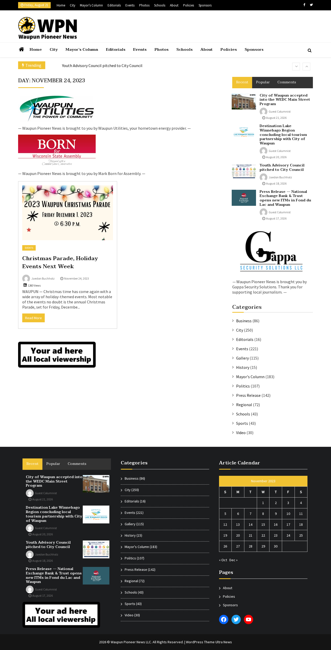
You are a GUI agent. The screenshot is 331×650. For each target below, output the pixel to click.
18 (301, 524)
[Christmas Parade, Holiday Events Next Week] (67, 212)
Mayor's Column (250, 376)
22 (263, 535)
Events (129, 5)
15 (263, 524)
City (72, 5)
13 (238, 524)
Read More (33, 318)
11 (301, 513)
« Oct (223, 560)
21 (250, 535)
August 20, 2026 (276, 157)
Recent (242, 82)
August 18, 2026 (276, 183)
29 (263, 546)
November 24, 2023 (76, 278)
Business (244, 320)
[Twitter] (311, 5)
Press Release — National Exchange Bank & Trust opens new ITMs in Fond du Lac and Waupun (285, 198)
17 (288, 524)
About (174, 5)
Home (61, 5)
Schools (159, 5)
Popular (263, 82)
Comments (286, 82)
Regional (244, 404)
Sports (242, 423)
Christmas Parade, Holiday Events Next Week (60, 262)
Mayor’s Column (91, 5)
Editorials (114, 5)
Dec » (233, 560)
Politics (243, 386)
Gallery (242, 358)
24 (288, 535)
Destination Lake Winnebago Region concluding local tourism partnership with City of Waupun (283, 134)
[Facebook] (304, 5)
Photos (144, 5)
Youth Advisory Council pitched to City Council (102, 65)
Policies (188, 5)
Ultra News (223, 642)
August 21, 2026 (276, 118)
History (242, 367)
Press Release (248, 395)
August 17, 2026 (276, 218)
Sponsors (205, 5)
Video (241, 432)
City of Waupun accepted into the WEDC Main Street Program (285, 99)
